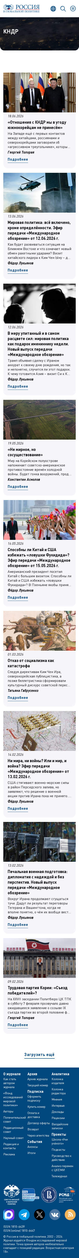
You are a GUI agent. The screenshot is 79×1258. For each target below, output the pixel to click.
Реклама (9, 1154)
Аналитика (60, 1074)
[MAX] (8, 1214)
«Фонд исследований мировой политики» (13, 1099)
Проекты (59, 1134)
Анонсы (32, 1146)
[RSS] (70, 1214)
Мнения (57, 1099)
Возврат (33, 1129)
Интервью (58, 1105)
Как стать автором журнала (9, 1083)
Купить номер (36, 1106)
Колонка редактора (59, 1091)
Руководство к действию (62, 1158)
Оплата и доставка (33, 1115)
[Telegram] (24, 1214)
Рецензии (58, 1118)
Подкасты (58, 1149)
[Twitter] (39, 1214)
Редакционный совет (13, 1129)
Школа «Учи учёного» (60, 1141)
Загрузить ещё (39, 1054)
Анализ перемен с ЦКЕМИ (62, 1168)
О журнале (12, 1074)
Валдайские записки (60, 1126)
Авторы (8, 1111)
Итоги (31, 1153)
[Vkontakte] (54, 1214)
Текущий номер (37, 1085)
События (34, 1142)
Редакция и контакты (11, 1146)
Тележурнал (59, 1176)
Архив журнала (37, 1079)
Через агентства (38, 1135)
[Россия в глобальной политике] (21, 8)
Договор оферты (38, 1123)
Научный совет (13, 1138)
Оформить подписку (34, 1098)
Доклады (58, 1112)
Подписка (35, 1091)
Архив (32, 1074)
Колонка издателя (58, 1081)
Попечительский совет (14, 1119)
